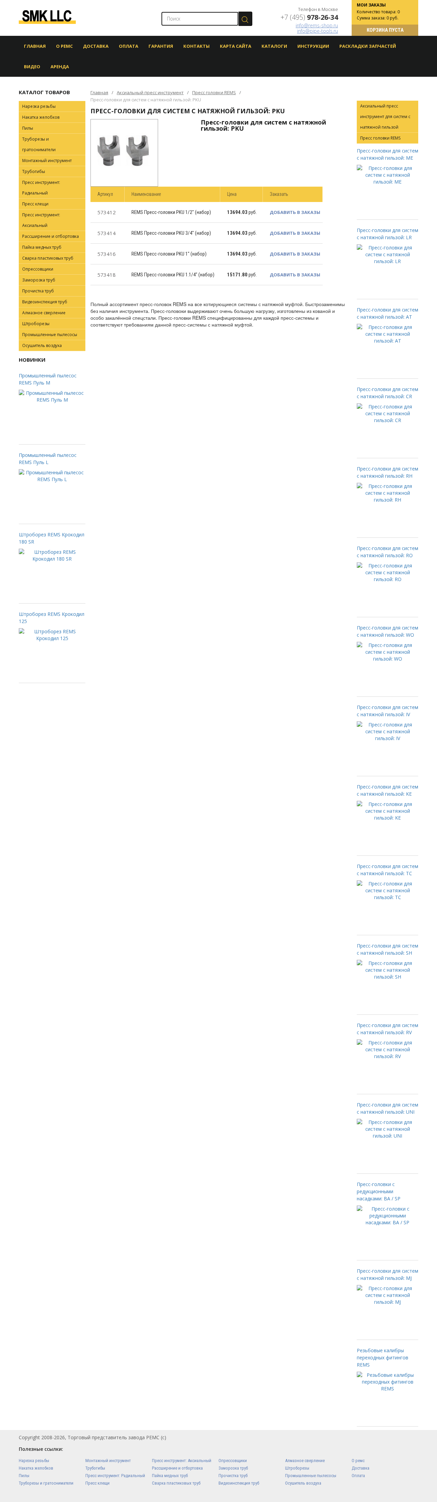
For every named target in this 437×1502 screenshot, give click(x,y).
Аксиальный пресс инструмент (150, 92)
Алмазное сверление (44, 313)
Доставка (96, 46)
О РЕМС (64, 46)
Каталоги (274, 46)
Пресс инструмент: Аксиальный (41, 220)
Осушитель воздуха (42, 345)
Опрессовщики (37, 269)
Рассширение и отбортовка (50, 236)
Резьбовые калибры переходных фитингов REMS (382, 1357)
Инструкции (313, 46)
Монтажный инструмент (47, 160)
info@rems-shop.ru (317, 25)
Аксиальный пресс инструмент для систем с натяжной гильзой (385, 116)
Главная (35, 46)
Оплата (128, 46)
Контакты (196, 46)
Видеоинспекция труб (44, 302)
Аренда (60, 66)
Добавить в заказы (295, 212)
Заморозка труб (38, 280)
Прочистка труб (38, 291)
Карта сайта (235, 46)
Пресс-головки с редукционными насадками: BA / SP (378, 1191)
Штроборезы (36, 324)
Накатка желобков (40, 117)
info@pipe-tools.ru (317, 31)
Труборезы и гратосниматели (39, 144)
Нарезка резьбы (39, 106)
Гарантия (161, 46)
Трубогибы (33, 171)
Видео (32, 66)
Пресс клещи (35, 204)
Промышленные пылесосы (49, 334)
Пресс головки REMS (214, 92)
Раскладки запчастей (367, 46)
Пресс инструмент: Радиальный (41, 187)
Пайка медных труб (41, 247)
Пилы (27, 128)
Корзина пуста (385, 30)
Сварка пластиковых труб (47, 258)
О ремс (358, 1460)
